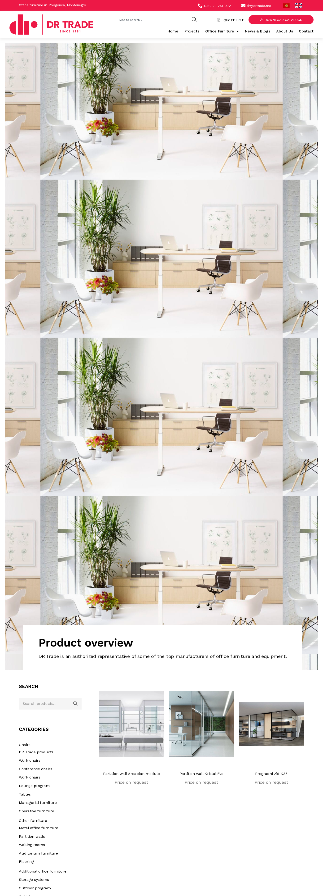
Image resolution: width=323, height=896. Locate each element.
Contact (306, 31)
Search (75, 703)
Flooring (26, 861)
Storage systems (34, 879)
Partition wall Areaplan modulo (131, 773)
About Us (284, 31)
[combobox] (152, 19)
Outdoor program (35, 888)
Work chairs (29, 760)
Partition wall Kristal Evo (201, 773)
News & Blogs (257, 31)
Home (172, 31)
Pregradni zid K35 (271, 773)
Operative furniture (36, 811)
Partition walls (32, 836)
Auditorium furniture (38, 853)
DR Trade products (36, 752)
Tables (25, 794)
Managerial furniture (38, 802)
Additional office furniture (42, 871)
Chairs (25, 744)
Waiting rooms (32, 844)
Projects (191, 31)
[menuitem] (286, 6)
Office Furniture (219, 31)
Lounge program (34, 785)
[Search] (194, 19)
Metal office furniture (38, 828)
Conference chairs (35, 769)
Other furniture (33, 820)
